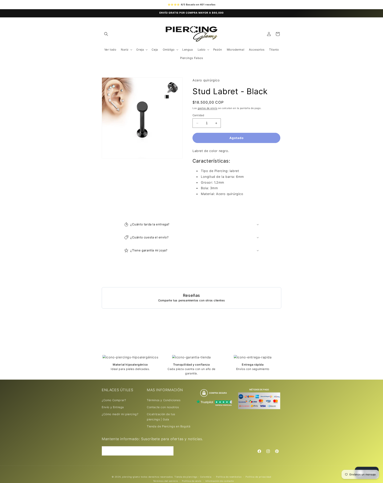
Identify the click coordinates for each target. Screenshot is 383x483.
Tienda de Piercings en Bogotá (168, 426)
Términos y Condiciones (163, 400)
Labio (201, 49)
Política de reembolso (229, 476)
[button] (106, 34)
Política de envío (191, 480)
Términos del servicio (165, 480)
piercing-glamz (131, 476)
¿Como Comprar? (114, 400)
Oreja (140, 49)
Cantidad (198, 115)
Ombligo (169, 49)
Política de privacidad (258, 476)
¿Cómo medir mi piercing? (120, 414)
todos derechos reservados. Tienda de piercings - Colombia (176, 476)
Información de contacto (219, 480)
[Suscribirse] (169, 451)
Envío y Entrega (113, 407)
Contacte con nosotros (163, 407)
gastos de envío (207, 108)
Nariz (124, 49)
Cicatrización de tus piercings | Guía (161, 416)
